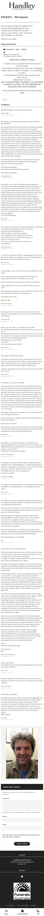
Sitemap (33, 905)
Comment (5, 798)
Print (6, 100)
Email (4, 824)
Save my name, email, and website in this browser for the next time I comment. (21, 836)
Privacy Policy (10, 905)
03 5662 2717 (22, 864)
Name (4, 816)
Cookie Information (23, 905)
